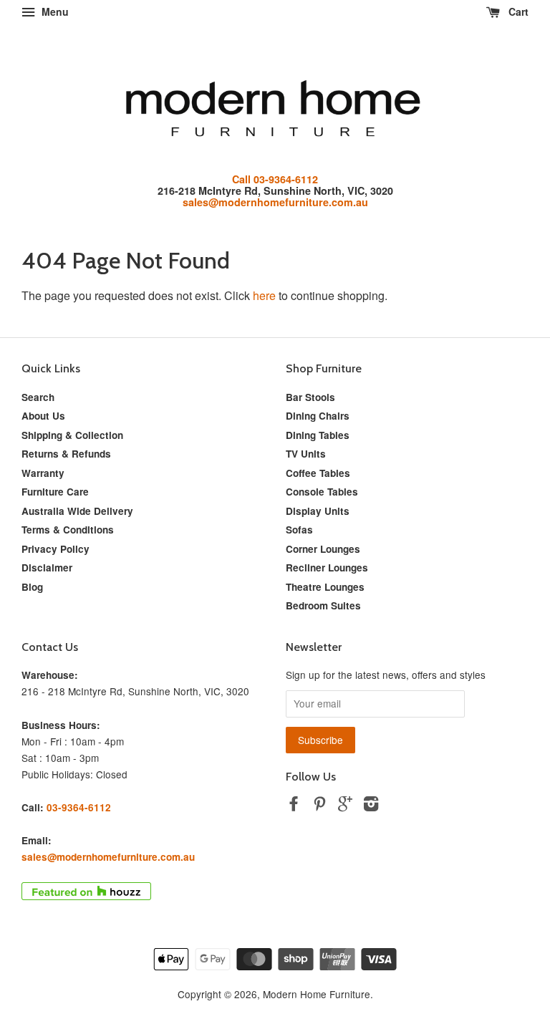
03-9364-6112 (79, 807)
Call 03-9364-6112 (275, 179)
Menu (54, 11)
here (264, 295)
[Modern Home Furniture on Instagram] (371, 805)
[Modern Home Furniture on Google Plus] (345, 805)
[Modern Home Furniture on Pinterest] (319, 805)
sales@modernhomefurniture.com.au (275, 202)
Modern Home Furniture (316, 994)
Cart (517, 11)
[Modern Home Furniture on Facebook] (293, 805)
